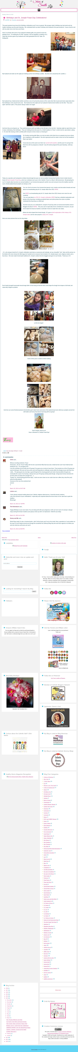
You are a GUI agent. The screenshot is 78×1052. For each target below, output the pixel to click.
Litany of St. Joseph (47, 214)
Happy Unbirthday (48, 838)
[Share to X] (6, 452)
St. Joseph (19, 450)
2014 (7, 996)
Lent (45, 857)
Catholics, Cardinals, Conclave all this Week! (16, 1029)
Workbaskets (47, 930)
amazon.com (46, 934)
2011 (7, 1039)
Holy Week (46, 846)
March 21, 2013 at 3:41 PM (17, 515)
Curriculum (46, 815)
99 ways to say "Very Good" (50, 785)
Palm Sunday (47, 876)
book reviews (47, 943)
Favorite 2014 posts (48, 829)
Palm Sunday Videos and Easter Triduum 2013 (16, 1023)
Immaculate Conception (49, 852)
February (9, 1033)
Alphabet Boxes (47, 796)
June (8, 1011)
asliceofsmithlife (20, 20)
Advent (45, 789)
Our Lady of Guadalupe (49, 871)
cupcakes (46, 949)
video (45, 974)
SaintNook (46, 897)
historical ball (47, 962)
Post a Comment (6, 530)
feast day (8, 450)
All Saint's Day (47, 794)
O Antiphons (46, 867)
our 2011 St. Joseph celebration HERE (44, 197)
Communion (46, 810)
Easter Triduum (47, 823)
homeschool (46, 964)
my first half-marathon (51, 143)
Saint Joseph (47, 890)
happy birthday (14, 450)
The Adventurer (14, 506)
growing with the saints (49, 957)
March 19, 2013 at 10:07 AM (17, 488)
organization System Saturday (50, 968)
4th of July (46, 779)
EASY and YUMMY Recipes (50, 819)
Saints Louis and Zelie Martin (50, 899)
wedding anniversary (48, 978)
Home (39, 537)
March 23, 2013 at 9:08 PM (17, 529)
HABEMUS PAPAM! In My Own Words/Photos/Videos (18, 1027)
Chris (11, 459)
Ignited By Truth (47, 850)
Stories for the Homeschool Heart (51, 920)
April (8, 1015)
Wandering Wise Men (48, 926)
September (9, 1006)
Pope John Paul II (48, 882)
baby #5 (45, 939)
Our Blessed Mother (48, 869)
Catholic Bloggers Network (49, 804)
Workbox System (47, 932)
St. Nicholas (46, 913)
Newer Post (4, 537)
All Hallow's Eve (47, 791)
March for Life (47, 859)
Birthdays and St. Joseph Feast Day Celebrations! (26, 18)
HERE (56, 189)
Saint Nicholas (47, 892)
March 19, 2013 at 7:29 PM (17, 503)
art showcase (47, 936)
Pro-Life (45, 884)
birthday (45, 941)
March (8, 1017)
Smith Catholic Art (48, 901)
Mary (45, 863)
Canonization (46, 802)
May (8, 1013)
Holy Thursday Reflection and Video (14, 1019)
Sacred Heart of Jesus (49, 888)
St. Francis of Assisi (48, 903)
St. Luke (45, 911)
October (9, 1004)
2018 (7, 988)
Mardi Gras (46, 861)
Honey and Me (14, 518)
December (9, 1000)
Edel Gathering (47, 825)
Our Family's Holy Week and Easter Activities (16, 1021)
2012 (7, 1037)
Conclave (46, 812)
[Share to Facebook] (8, 452)
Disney (45, 817)
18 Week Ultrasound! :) (11, 1031)
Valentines (46, 924)
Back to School (47, 800)
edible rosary (46, 951)
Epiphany (46, 827)
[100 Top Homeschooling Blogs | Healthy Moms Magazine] (20, 776)
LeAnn (12, 491)
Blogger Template (34, 1049)
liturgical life (46, 966)
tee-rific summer (47, 972)
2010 (7, 1041)
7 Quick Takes (47, 781)
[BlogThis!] (5, 452)
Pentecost (46, 878)
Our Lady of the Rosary (49, 873)
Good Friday (46, 833)
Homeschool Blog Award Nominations (52, 848)
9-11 (45, 783)
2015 (7, 994)
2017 (7, 990)
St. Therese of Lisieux (48, 918)
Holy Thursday (47, 844)
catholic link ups (47, 947)
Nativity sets (46, 865)
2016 (7, 992)
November (9, 1002)
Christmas (46, 808)
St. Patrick (46, 915)
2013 (7, 998)
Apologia (46, 798)
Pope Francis (47, 880)
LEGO (45, 854)
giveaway (46, 955)
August (8, 1008)
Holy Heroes (46, 840)
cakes (45, 945)
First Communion (47, 831)
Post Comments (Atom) (13, 539)
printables (46, 970)
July (8, 1009)
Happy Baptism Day (48, 836)
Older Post (73, 537)
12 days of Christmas (48, 777)
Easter (45, 821)
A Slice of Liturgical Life (49, 787)
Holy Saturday (47, 842)
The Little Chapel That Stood (50, 922)
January (9, 1035)
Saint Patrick (46, 894)
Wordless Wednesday (48, 928)
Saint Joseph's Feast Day (14, 180)
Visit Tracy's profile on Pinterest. (58, 678)
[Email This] (3, 452)
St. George (46, 905)
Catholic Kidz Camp (48, 806)
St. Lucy (45, 909)
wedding (45, 976)
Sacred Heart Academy (49, 886)
